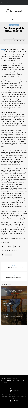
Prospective (11, 380)
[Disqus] (14, 347)
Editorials (8, 254)
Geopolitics (16, 378)
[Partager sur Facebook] (7, 40)
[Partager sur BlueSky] (14, 40)
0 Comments (8, 246)
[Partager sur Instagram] (23, 40)
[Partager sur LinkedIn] (17, 40)
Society (14, 34)
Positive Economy (6, 378)
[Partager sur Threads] (20, 40)
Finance (19, 380)
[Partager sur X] (11, 40)
